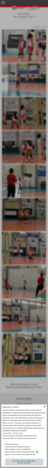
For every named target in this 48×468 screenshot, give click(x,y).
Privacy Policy (18, 433)
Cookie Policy (7, 433)
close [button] (44, 406)
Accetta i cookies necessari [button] (24, 462)
